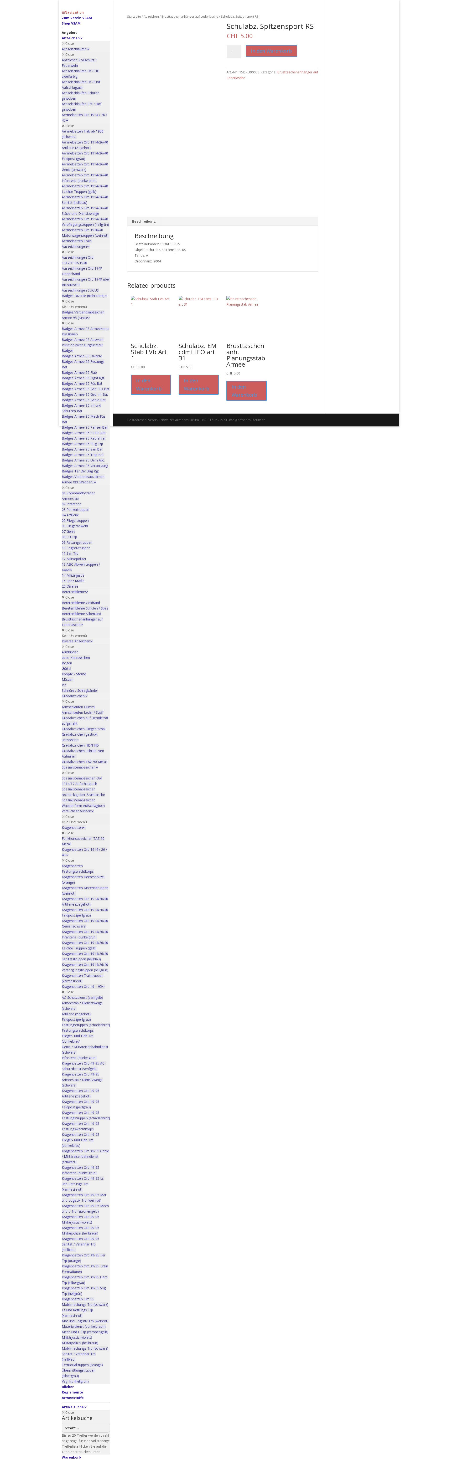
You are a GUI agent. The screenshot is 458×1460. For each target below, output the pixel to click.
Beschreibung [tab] (144, 221)
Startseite (134, 16)
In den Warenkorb (271, 51)
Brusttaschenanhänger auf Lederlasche (189, 16)
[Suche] (105, 1427)
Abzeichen (151, 16)
